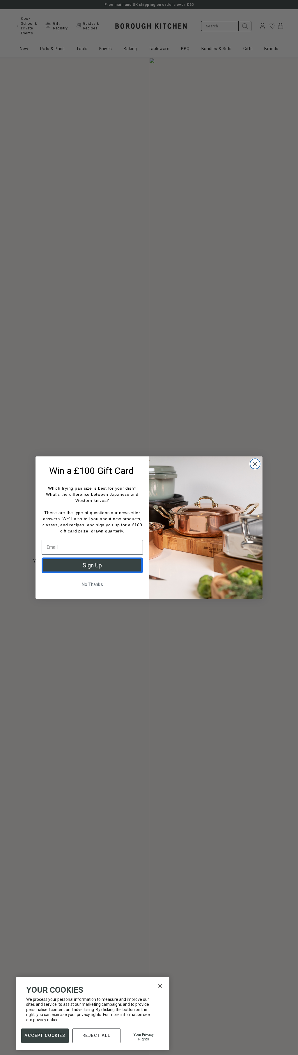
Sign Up (92, 565)
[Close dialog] (255, 464)
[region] (92, 1014)
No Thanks (92, 584)
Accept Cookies (44, 1035)
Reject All (96, 1035)
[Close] (160, 986)
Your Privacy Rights (144, 1036)
